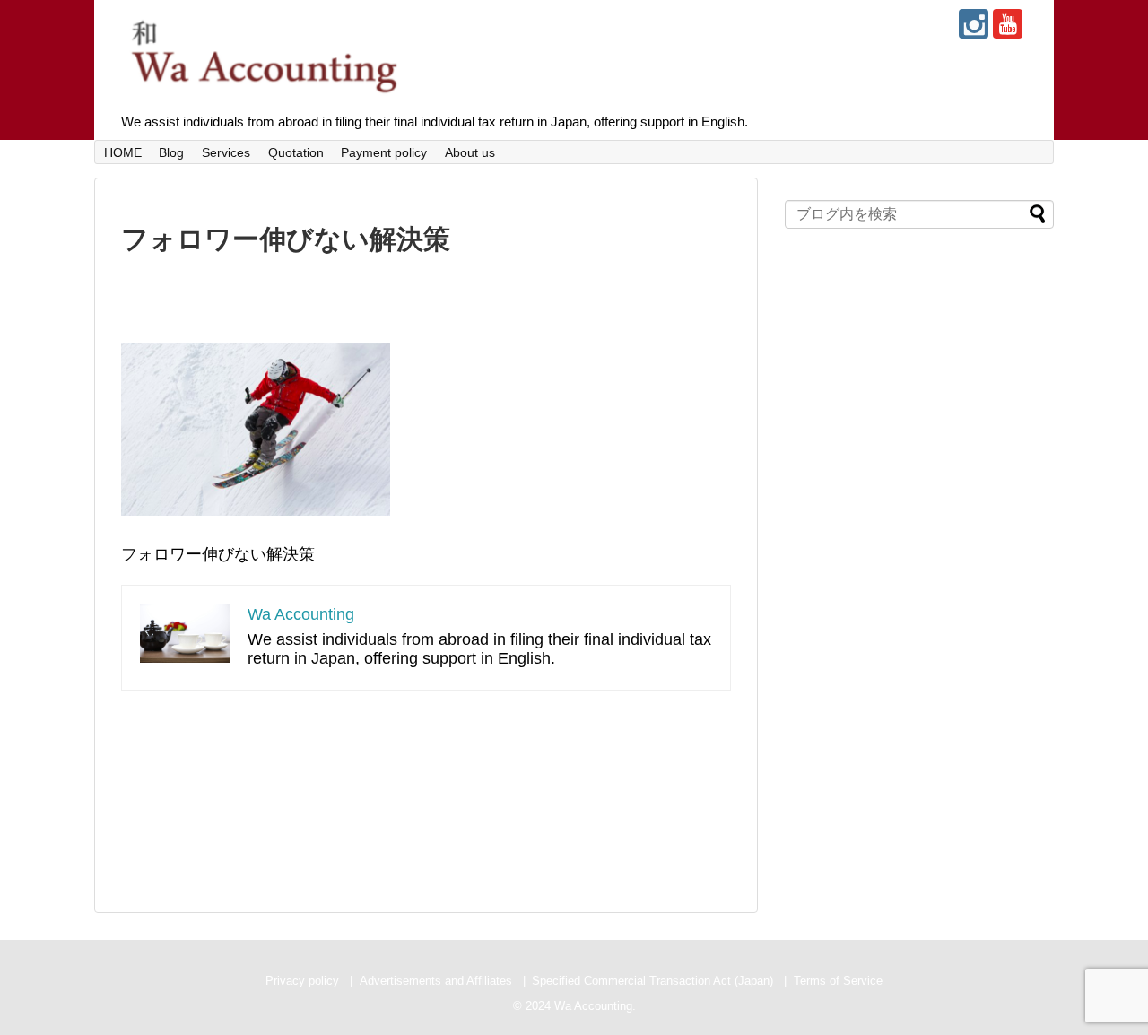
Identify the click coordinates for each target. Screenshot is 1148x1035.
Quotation (296, 152)
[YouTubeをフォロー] (1007, 24)
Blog (171, 152)
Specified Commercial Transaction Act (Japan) (652, 980)
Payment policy (384, 152)
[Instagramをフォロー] (973, 24)
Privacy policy (302, 980)
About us (470, 152)
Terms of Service (838, 980)
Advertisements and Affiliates (436, 980)
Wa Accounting (301, 614)
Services (226, 152)
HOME (123, 152)
